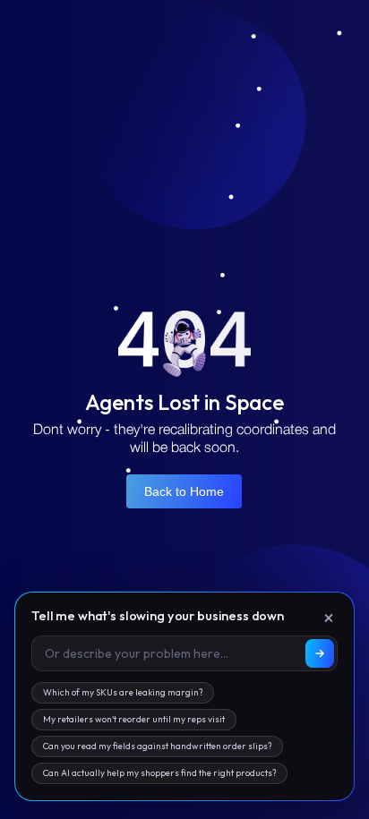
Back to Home (184, 491)
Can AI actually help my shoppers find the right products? (159, 773)
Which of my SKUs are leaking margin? (122, 692)
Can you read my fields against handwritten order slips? (157, 746)
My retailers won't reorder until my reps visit (134, 719)
